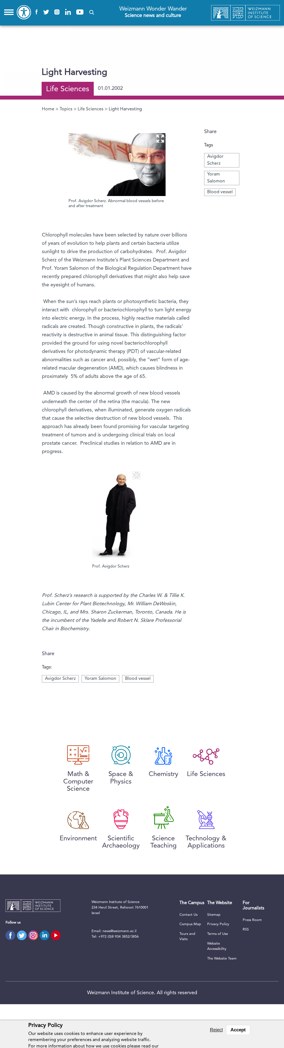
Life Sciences (90, 109)
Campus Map (190, 924)
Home (48, 109)
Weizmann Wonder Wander (153, 12)
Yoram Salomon (100, 678)
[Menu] (9, 12)
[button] (91, 12)
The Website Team (222, 958)
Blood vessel (220, 192)
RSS (246, 929)
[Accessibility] (24, 12)
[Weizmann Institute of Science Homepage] (245, 13)
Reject (216, 1029)
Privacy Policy (218, 924)
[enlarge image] (160, 138)
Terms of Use (217, 934)
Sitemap (213, 915)
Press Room (252, 920)
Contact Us (188, 915)
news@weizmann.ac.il (119, 931)
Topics (66, 109)
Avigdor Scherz (60, 678)
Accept (238, 1029)
